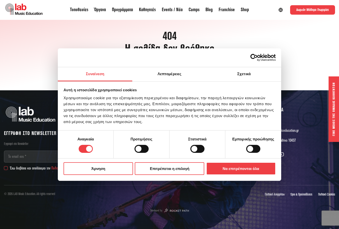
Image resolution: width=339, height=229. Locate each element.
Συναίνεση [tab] (95, 73)
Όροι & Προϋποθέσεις (301, 194)
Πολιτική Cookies (326, 194)
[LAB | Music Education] (24, 10)
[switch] (142, 149)
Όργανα (100, 9)
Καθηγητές (147, 9)
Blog (209, 9)
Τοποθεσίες (79, 9)
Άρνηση (98, 168)
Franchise (227, 9)
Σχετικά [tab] (244, 73)
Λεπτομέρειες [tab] (169, 73)
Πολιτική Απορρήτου (275, 194)
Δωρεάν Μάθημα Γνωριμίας (312, 10)
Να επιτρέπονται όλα (241, 168)
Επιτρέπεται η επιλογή (169, 168)
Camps (194, 9)
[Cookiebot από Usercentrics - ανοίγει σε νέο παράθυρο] (254, 57)
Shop (245, 9)
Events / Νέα (172, 9)
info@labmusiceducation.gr (281, 130)
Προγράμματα (122, 9)
